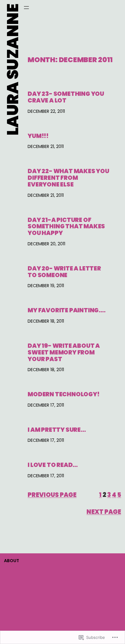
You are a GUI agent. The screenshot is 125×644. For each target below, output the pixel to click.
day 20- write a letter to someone (64, 272)
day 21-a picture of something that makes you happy (66, 226)
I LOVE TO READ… (53, 465)
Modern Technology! (64, 394)
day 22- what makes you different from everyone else (68, 178)
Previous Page (52, 495)
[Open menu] (26, 7)
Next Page (103, 512)
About (11, 561)
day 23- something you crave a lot (66, 97)
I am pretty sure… (57, 430)
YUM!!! (38, 136)
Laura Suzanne (13, 70)
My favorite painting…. (67, 310)
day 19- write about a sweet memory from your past (64, 352)
